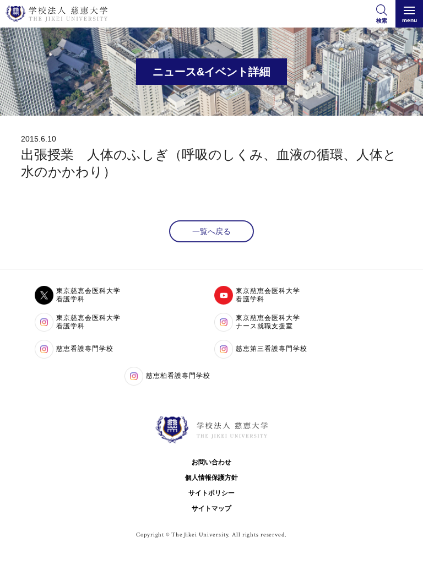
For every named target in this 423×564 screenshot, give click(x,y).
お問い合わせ (211, 462)
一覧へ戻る (211, 231)
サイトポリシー (211, 493)
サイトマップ (211, 508)
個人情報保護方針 (211, 477)
